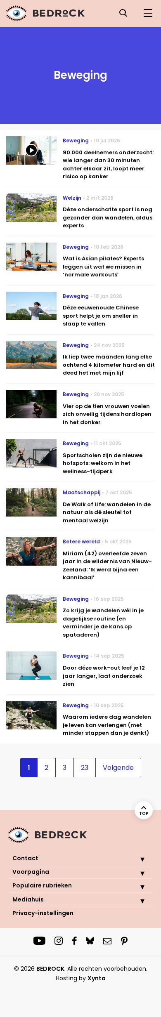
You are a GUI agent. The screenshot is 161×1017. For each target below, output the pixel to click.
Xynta (97, 978)
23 (84, 767)
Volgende (118, 767)
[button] (136, 859)
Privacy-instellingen (42, 913)
